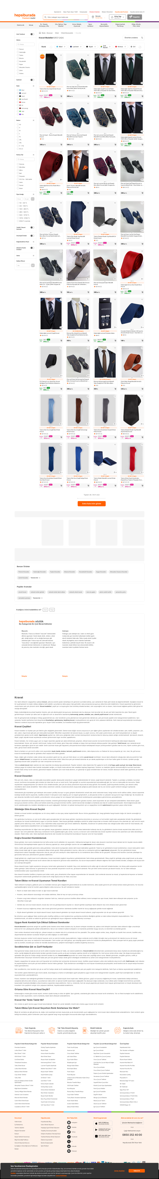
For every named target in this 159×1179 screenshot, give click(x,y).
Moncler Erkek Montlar (21, 1097)
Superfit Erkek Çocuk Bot (101, 1082)
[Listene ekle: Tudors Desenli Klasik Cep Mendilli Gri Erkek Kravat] (115, 203)
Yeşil (22, 111)
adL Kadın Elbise (72, 1056)
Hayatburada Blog (46, 1121)
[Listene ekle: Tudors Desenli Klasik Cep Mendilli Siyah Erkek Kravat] (142, 396)
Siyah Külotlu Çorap (46, 1074)
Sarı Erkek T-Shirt (46, 1080)
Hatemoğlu (22, 52)
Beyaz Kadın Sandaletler (48, 1059)
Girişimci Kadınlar (94, 12)
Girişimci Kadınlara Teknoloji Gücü (50, 1134)
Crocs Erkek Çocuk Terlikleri (102, 1070)
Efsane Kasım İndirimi (126, 1059)
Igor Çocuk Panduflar (100, 1091)
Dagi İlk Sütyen (98, 1094)
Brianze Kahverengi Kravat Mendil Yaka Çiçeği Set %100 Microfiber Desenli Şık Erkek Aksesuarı (104, 382)
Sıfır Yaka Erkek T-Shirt (47, 1105)
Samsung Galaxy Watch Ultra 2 (129, 1102)
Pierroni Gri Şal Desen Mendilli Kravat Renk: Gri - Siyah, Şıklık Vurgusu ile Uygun (51, 283)
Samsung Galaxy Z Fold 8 (127, 1093)
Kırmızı (23, 102)
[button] (32, 199)
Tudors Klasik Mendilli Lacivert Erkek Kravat (104, 479)
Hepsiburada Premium (121, 12)
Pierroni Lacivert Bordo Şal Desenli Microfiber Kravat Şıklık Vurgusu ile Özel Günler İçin (104, 184)
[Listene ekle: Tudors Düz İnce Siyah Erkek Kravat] (61, 55)
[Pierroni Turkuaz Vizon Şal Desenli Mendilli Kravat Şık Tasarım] (78, 118)
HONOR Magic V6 (125, 1105)
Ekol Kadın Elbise (72, 1068)
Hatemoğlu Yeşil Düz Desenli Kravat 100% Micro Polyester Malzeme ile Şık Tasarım (132, 89)
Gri (22, 105)
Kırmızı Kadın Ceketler (47, 1084)
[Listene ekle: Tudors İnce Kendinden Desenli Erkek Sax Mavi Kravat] (61, 444)
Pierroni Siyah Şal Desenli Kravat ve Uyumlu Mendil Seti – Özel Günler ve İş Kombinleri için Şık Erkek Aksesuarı (132, 184)
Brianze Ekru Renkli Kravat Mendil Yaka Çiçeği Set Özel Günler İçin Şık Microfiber (77, 334)
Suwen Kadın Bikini (72, 1103)
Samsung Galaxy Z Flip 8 (127, 1099)
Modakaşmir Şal (71, 1062)
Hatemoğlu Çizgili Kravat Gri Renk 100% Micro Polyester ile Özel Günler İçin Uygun (104, 89)
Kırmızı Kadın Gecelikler (48, 1053)
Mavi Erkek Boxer (46, 1056)
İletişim (17, 1149)
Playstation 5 (123, 1077)
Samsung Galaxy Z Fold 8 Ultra (128, 1096)
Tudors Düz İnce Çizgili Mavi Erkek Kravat (50, 430)
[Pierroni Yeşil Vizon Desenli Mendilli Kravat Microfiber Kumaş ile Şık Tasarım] (78, 69)
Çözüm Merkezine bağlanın (132, 1123)
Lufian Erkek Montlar (20, 1068)
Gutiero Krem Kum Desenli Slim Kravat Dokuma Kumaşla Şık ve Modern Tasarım (78, 283)
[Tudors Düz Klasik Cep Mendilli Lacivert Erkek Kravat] (78, 217)
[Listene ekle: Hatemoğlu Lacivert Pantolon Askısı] (115, 299)
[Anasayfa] (40, 33)
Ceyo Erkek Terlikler (20, 1074)
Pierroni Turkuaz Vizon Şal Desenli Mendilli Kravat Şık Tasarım (77, 136)
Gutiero (21, 73)
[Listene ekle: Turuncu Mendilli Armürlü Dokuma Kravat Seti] (88, 152)
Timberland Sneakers (21, 1062)
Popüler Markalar (125, 1056)
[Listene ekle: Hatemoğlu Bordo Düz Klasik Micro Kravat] (61, 152)
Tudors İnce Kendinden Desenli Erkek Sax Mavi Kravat (51, 479)
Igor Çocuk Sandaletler (100, 1047)
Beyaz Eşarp (44, 1050)
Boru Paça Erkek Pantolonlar (49, 1099)
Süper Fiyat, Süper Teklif (70, 12)
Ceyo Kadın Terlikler (73, 1094)
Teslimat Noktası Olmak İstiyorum (50, 1137)
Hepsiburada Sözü (125, 1047)
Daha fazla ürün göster (91, 503)
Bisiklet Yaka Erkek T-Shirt (48, 1068)
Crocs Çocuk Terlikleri (100, 1059)
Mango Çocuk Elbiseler (100, 1097)
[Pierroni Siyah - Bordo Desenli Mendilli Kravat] (51, 118)
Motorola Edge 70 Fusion (127, 1080)
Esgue (21, 64)
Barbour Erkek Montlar (21, 1071)
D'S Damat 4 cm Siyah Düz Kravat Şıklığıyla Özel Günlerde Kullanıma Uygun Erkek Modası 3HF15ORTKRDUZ (50, 382)
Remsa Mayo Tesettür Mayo (75, 1091)
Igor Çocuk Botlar (99, 1050)
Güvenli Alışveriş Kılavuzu (22, 1143)
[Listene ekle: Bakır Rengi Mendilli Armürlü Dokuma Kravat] (142, 348)
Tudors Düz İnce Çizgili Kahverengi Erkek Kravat (77, 430)
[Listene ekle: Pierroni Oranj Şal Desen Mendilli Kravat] (115, 251)
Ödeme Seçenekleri (46, 1140)
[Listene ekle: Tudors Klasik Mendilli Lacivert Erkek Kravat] (115, 444)
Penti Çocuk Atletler (99, 1088)
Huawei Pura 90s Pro (126, 1068)
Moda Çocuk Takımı (99, 1100)
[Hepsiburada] (25, 15)
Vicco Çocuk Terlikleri (100, 1079)
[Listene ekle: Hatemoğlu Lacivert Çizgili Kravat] (61, 299)
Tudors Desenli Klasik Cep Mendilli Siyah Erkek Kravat (131, 430)
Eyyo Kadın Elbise (72, 1059)
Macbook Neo (124, 1071)
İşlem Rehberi (45, 1146)
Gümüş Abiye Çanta (46, 1087)
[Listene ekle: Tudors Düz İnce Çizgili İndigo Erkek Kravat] (88, 444)
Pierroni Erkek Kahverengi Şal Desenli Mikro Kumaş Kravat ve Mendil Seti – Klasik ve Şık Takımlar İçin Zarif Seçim (78, 380)
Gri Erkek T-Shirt (45, 1077)
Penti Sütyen (71, 1071)
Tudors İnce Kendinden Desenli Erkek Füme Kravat (105, 430)
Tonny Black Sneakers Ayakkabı (76, 1097)
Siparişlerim (57, 12)
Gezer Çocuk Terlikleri (100, 1103)
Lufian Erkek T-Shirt (20, 1050)
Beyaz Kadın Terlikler (47, 1071)
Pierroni (21, 49)
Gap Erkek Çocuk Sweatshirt (102, 1053)
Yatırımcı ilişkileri (19, 1127)
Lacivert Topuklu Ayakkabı (48, 1065)
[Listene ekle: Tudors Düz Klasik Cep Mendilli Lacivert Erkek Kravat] (88, 203)
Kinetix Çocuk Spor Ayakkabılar (103, 1085)
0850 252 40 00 (132, 1134)
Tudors (21, 55)
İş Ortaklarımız (19, 1124)
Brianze (21, 58)
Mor (22, 114)
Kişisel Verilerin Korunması (22, 1137)
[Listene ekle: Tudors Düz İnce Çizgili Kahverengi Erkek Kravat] (88, 396)
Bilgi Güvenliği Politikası (21, 1140)
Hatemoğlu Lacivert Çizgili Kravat (49, 333)
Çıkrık (21, 70)
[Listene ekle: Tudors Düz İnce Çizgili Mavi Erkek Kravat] (61, 396)
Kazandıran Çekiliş (125, 1074)
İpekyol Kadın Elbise (73, 1106)
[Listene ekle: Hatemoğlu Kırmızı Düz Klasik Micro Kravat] (142, 251)
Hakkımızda (18, 1121)
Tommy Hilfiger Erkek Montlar (23, 1091)
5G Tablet (122, 1084)
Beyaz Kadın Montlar (47, 1096)
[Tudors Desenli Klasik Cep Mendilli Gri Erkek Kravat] (105, 217)
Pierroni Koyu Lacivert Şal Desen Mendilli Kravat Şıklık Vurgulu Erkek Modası (131, 235)
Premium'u (26, 18)
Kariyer (17, 1134)
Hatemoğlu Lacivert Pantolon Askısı (104, 333)
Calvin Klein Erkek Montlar (22, 1103)
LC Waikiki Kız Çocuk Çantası (102, 1056)
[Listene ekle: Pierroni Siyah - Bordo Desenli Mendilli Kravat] (61, 103)
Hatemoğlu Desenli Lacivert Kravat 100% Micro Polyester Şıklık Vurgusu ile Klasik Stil (131, 138)
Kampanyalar (83, 12)
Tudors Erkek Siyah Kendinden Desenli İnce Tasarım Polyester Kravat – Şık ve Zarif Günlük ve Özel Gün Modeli (132, 479)
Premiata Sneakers (20, 1047)
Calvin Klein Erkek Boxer (22, 1100)
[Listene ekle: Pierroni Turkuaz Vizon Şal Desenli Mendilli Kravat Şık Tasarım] (88, 103)
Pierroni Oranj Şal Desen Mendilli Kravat (103, 283)
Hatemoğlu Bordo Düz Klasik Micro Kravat (50, 186)
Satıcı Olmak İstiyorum (47, 1124)
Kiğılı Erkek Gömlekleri (21, 1088)
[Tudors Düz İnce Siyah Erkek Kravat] (51, 69)
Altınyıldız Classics (24, 67)
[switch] (32, 34)
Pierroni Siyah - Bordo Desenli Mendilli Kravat (51, 136)
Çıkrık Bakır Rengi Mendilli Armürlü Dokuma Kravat (131, 382)
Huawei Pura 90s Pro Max (127, 1065)
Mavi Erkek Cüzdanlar (47, 1093)
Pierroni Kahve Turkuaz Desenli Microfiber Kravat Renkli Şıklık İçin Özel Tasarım (50, 235)
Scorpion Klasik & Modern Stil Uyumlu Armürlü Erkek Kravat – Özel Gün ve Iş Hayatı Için (132, 332)
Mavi (22, 90)
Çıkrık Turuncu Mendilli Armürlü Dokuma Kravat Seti (76, 186)
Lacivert (23, 93)
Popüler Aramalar (125, 1053)
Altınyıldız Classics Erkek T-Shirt (24, 1085)
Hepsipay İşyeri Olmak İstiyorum (50, 1127)
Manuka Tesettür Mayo (74, 1082)
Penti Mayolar (71, 1074)
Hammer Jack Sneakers (21, 1094)
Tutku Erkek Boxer (20, 1065)
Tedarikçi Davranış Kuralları (49, 1130)
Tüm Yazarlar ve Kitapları (127, 1050)
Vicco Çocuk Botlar (99, 1067)
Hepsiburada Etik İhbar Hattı (132, 1143)
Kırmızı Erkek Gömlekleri (48, 1090)
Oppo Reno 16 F (124, 1090)
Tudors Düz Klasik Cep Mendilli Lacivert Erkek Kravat (76, 237)
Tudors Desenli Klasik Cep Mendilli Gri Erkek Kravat (105, 237)
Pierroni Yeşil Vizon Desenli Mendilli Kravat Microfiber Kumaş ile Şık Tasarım (77, 87)
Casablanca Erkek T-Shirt (22, 1106)
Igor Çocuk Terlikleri (99, 1106)
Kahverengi (24, 108)
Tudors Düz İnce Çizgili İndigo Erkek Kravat (77, 479)
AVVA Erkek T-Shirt (20, 1056)
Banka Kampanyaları (47, 1143)
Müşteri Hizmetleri (107, 12)
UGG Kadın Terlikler (72, 1085)
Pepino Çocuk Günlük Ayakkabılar (103, 1073)
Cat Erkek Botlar (19, 1059)
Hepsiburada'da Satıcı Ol (137, 12)
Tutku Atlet (18, 1077)
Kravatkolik (22, 61)
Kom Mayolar (71, 1088)
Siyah (23, 96)
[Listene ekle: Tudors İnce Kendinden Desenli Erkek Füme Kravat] (115, 396)
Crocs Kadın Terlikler (73, 1053)
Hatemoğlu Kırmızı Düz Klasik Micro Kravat (131, 285)
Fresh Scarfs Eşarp (72, 1047)
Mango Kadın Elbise (73, 1065)
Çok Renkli (24, 99)
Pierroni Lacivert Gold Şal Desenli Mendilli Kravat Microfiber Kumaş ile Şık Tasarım (104, 136)
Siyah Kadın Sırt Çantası (48, 1102)
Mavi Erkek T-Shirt (20, 1053)
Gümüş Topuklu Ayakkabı (48, 1047)
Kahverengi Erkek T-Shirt (48, 1062)
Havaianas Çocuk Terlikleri (101, 1076)
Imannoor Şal (71, 1050)
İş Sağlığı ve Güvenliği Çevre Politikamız (26, 1146)
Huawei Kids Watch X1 (126, 1062)
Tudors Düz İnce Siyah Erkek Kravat (50, 89)
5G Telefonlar (124, 1087)
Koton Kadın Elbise (72, 1100)
